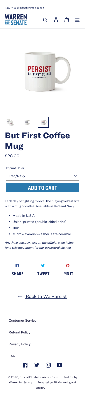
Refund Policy (19, 332)
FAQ (12, 356)
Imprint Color (15, 168)
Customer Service (22, 320)
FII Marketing (62, 382)
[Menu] (76, 19)
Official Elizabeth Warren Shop (38, 377)
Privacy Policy (20, 344)
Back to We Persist (46, 296)
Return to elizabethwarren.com (23, 7)
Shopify (40, 387)
